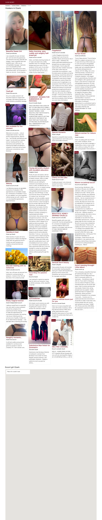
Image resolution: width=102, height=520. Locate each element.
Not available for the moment (14, 127)
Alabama (23, 5)
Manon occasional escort (85, 182)
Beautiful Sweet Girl (14, 51)
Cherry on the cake (59, 177)
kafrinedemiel (34, 298)
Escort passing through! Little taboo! (84, 266)
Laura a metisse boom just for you (62, 300)
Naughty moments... (14, 337)
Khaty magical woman (15, 301)
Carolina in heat (12, 232)
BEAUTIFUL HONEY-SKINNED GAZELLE (60, 215)
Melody (9, 183)
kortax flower (80, 54)
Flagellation (56, 50)
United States (16, 5)
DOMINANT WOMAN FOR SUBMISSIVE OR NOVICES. (39, 99)
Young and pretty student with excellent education (39, 169)
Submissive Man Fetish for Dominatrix (39, 346)
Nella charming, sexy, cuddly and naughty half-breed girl (39, 53)
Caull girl (9, 91)
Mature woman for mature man (85, 134)
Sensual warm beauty (60, 262)
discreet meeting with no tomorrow (16, 267)
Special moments (59, 132)
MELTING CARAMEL (60, 347)
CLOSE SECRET (9, 2)
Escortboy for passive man (38, 274)
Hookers (7, 5)
